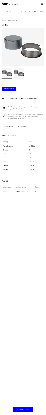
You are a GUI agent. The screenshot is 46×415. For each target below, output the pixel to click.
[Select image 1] (7, 73)
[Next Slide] (41, 47)
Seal (5, 12)
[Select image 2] (19, 73)
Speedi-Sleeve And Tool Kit (28, 12)
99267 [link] (41, 12)
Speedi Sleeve (13, 12)
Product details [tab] (8, 127)
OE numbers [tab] (22, 127)
